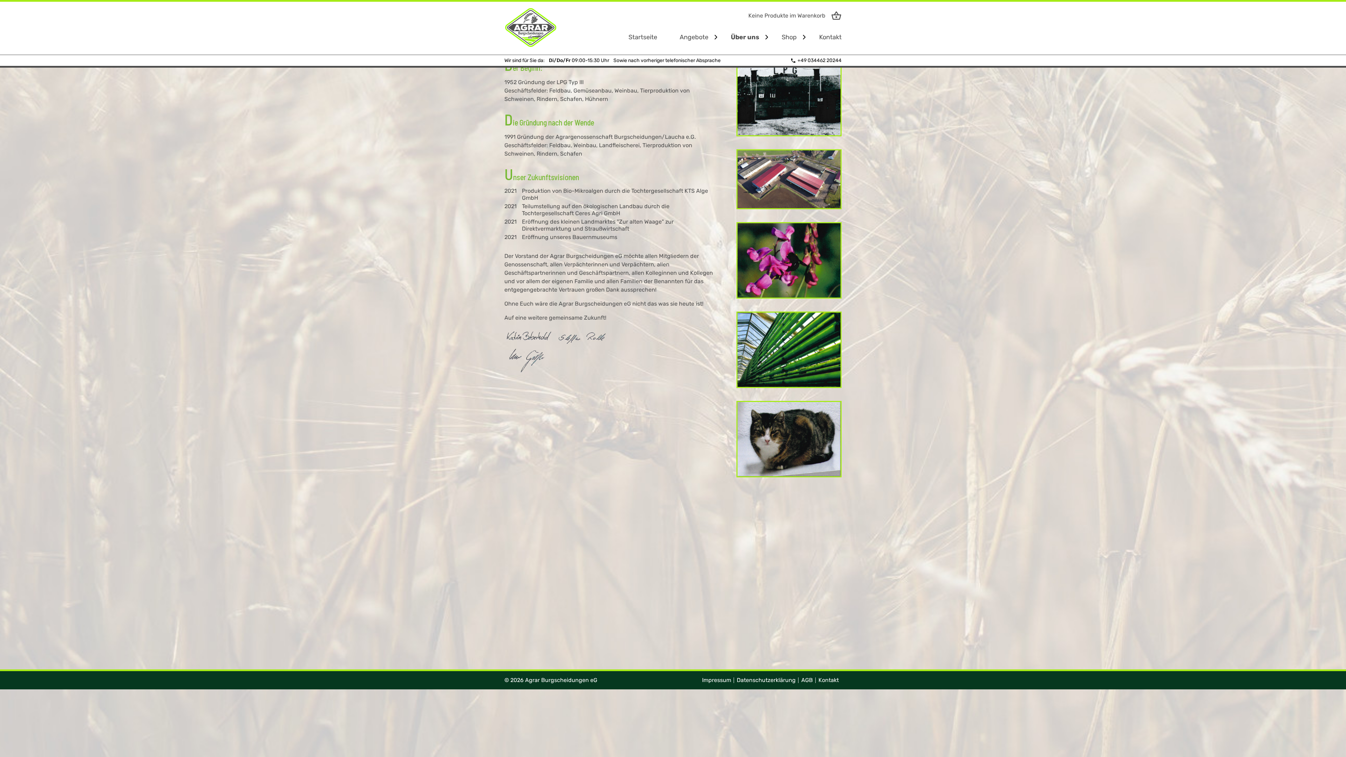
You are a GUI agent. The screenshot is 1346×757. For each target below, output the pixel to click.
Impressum (716, 680)
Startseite (642, 37)
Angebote (694, 37)
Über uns (745, 37)
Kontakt (830, 37)
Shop (789, 37)
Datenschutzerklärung (766, 680)
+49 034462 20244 (819, 60)
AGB (807, 680)
